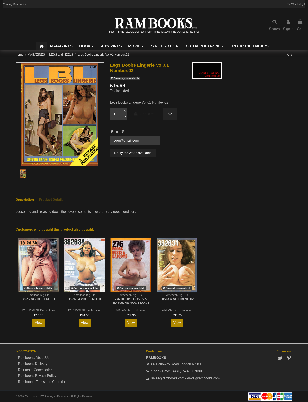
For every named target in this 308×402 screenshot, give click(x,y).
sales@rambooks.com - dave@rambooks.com (185, 378)
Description (25, 199)
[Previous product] (289, 54)
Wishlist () (297, 4)
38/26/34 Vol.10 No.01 (84, 299)
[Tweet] (117, 132)
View (38, 322)
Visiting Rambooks (14, 4)
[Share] (112, 132)
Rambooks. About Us (33, 357)
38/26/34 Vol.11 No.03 (38, 299)
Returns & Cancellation (35, 370)
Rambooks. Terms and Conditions (43, 382)
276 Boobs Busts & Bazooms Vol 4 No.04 (131, 301)
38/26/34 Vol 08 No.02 (177, 299)
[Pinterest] (123, 132)
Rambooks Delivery (32, 364)
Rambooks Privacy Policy (37, 375)
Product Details (51, 199)
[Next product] (291, 54)
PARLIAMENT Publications (38, 310)
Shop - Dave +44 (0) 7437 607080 (176, 371)
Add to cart (148, 114)
